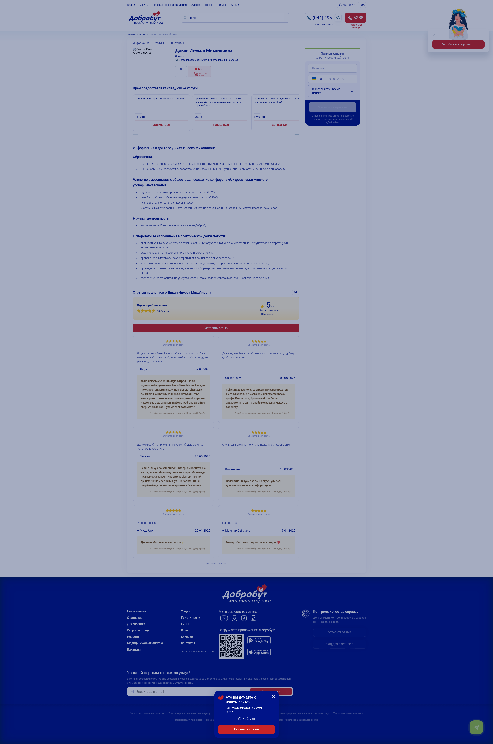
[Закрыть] (273, 696)
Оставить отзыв (246, 729)
